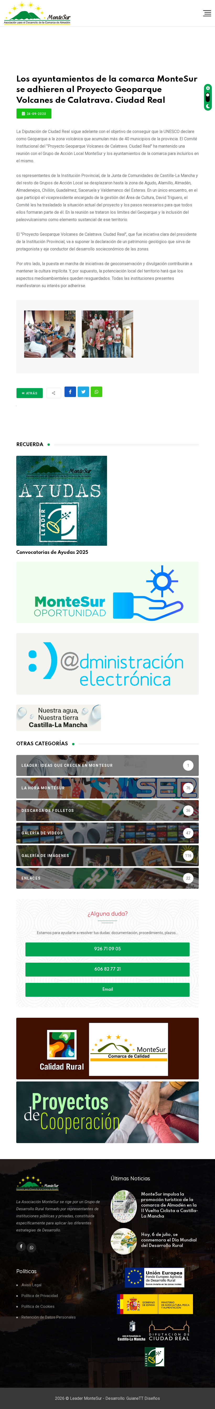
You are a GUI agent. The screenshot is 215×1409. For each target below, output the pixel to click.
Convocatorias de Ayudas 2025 (52, 552)
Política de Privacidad (40, 1296)
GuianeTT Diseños (143, 1398)
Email (107, 990)
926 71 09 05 (107, 949)
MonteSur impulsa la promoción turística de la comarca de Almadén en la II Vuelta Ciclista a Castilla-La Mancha (169, 1205)
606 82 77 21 (107, 969)
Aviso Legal (31, 1285)
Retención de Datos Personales (49, 1317)
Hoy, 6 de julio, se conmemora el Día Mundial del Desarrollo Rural (169, 1240)
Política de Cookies (38, 1307)
